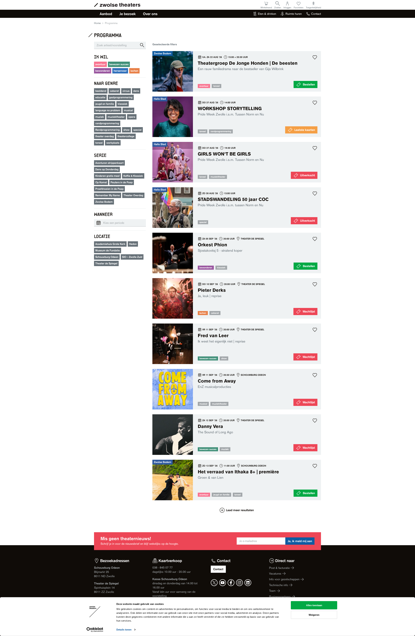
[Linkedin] (247, 582)
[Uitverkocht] (236, 162)
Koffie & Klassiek (133, 175)
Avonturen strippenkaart (109, 162)
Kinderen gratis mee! (107, 175)
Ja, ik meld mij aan (300, 541)
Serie (100, 155)
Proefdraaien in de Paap (109, 188)
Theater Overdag (133, 195)
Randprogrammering (107, 129)
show (126, 129)
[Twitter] (214, 582)
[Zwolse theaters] (120, 5)
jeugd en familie (104, 103)
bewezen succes (119, 64)
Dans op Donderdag (107, 169)
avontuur (100, 64)
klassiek (122, 103)
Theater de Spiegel (106, 263)
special (137, 129)
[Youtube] (222, 582)
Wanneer (103, 214)
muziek (99, 116)
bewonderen (102, 70)
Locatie (102, 236)
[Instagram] (239, 582)
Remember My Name (107, 195)
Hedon (133, 244)
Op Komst (101, 182)
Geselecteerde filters (164, 44)
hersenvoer (120, 70)
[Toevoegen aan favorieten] (314, 57)
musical (128, 110)
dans (136, 90)
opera (131, 116)
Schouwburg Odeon (106, 256)
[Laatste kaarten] (236, 116)
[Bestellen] (236, 71)
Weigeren (314, 614)
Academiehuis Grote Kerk (110, 244)
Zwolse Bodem (104, 201)
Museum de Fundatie (107, 250)
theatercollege (126, 136)
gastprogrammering (120, 97)
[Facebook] (231, 582)
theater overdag (104, 136)
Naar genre (106, 83)
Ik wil (101, 56)
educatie (100, 97)
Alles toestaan (314, 605)
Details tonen (123, 629)
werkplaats (112, 142)
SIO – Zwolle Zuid (132, 256)
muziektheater (116, 116)
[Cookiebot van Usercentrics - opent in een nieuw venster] (95, 629)
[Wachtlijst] (236, 298)
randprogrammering (107, 123)
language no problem (107, 110)
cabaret (114, 90)
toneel (99, 142)
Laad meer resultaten (240, 510)
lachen (134, 70)
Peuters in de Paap (122, 182)
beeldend (100, 90)
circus (126, 90)
